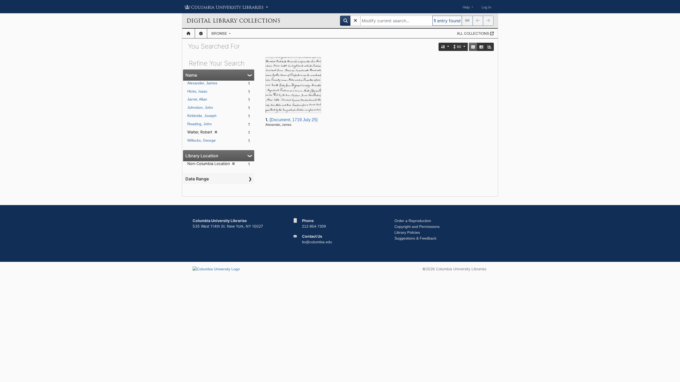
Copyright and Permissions (417, 226)
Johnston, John (200, 107)
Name (191, 75)
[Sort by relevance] (445, 47)
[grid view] (473, 47)
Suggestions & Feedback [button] (415, 238)
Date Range (197, 178)
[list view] (481, 47)
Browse (219, 33)
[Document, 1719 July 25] (293, 120)
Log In (486, 7)
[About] (201, 33)
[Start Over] (355, 21)
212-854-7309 (314, 226)
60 (459, 47)
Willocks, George (201, 140)
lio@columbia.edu (317, 242)
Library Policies (407, 232)
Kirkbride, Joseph (201, 116)
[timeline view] (489, 47)
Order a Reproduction (412, 221)
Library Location (201, 155)
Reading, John (199, 124)
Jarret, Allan (197, 99)
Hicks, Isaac (197, 91)
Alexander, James (202, 83)
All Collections (473, 33)
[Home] (188, 33)
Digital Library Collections (233, 21)
